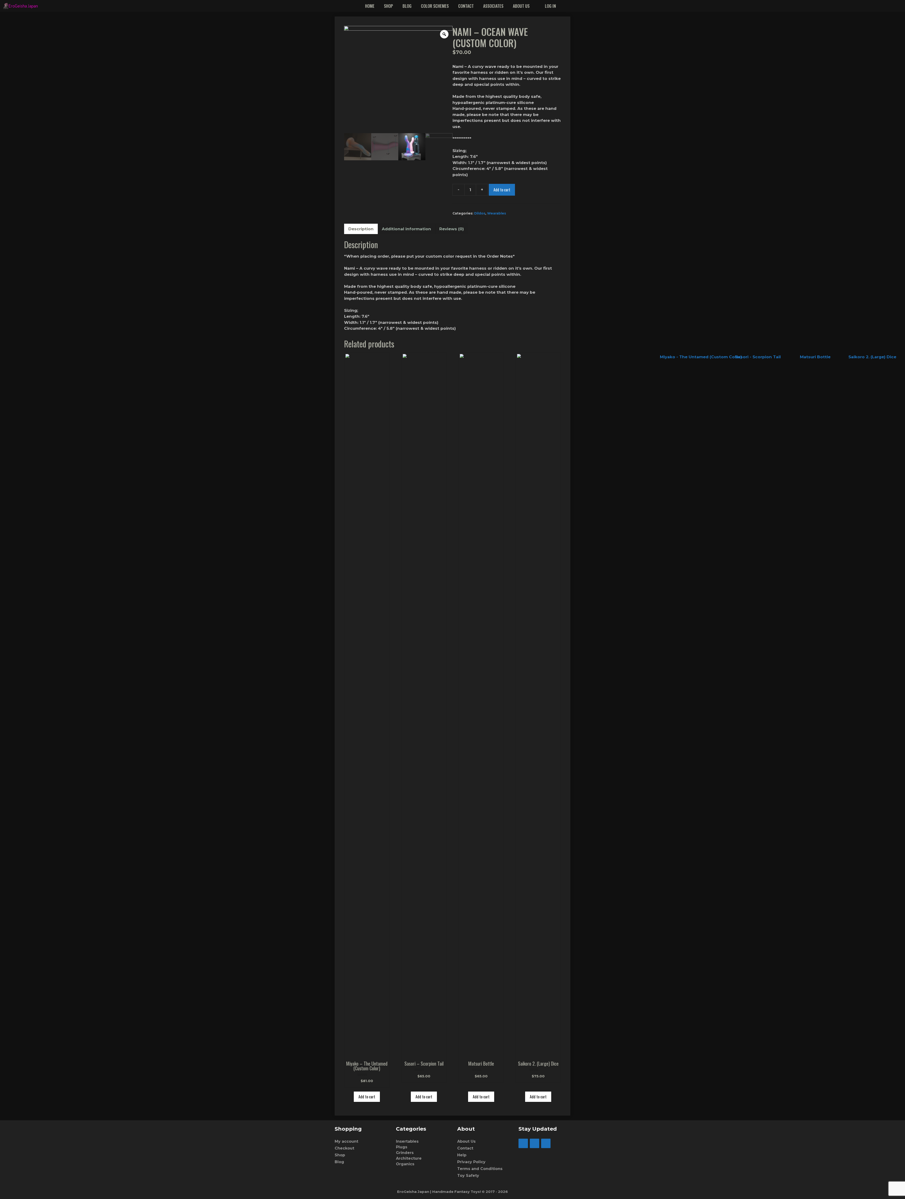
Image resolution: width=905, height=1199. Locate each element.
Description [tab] (361, 229)
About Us (521, 6)
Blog (407, 6)
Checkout (344, 1148)
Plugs (401, 1147)
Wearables (496, 213)
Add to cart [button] (366, 1097)
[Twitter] (546, 1143)
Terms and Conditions (479, 1168)
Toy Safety (468, 1175)
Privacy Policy (471, 1162)
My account (346, 1141)
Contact (466, 6)
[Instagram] (534, 1143)
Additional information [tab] (406, 229)
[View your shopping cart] (898, 6)
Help (461, 1155)
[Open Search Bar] (884, 6)
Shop (388, 6)
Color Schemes (435, 6)
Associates (493, 6)
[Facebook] (523, 1143)
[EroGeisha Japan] (22, 6)
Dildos (479, 213)
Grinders (405, 1152)
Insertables (407, 1141)
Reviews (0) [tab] (451, 229)
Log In (550, 6)
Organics (405, 1164)
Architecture (409, 1158)
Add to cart (502, 190)
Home (369, 6)
